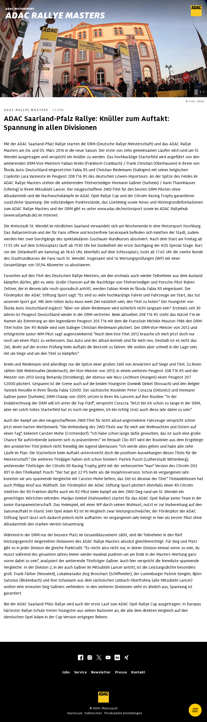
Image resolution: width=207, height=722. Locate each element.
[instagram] (89, 658)
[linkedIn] (117, 658)
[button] (195, 710)
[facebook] (80, 658)
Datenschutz (93, 713)
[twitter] (99, 658)
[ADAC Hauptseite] (196, 14)
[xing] (126, 658)
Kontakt (138, 672)
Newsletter (101, 672)
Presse (121, 672)
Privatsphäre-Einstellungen (123, 713)
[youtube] (108, 658)
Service (80, 672)
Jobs (66, 672)
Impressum (74, 713)
